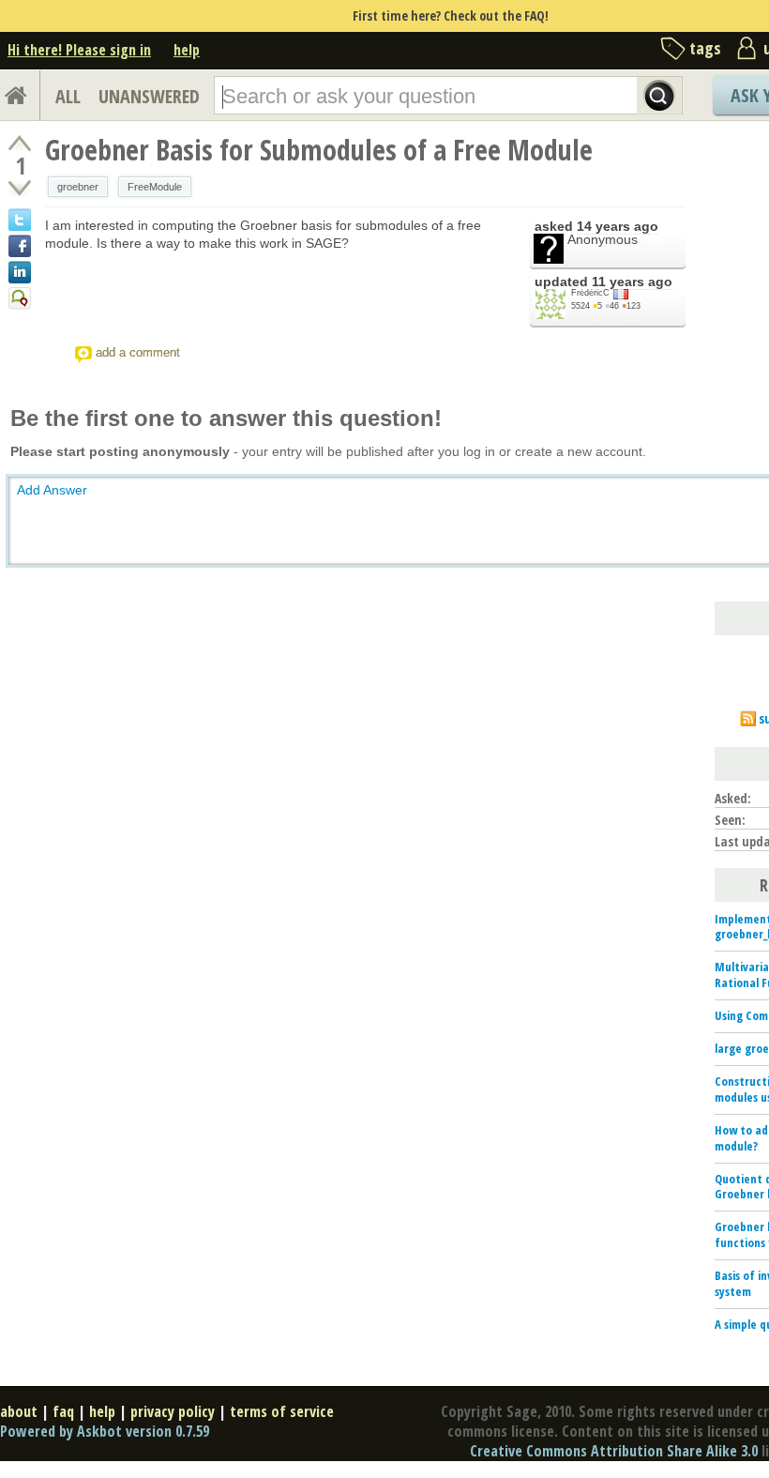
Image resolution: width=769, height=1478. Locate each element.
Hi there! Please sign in (79, 49)
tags (705, 48)
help (186, 49)
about (19, 1411)
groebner (77, 186)
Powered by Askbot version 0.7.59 (104, 1431)
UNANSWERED (149, 96)
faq (63, 1411)
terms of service (282, 1411)
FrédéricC (590, 292)
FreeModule (155, 186)
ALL (68, 96)
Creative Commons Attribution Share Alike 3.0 (614, 1450)
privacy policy (172, 1411)
